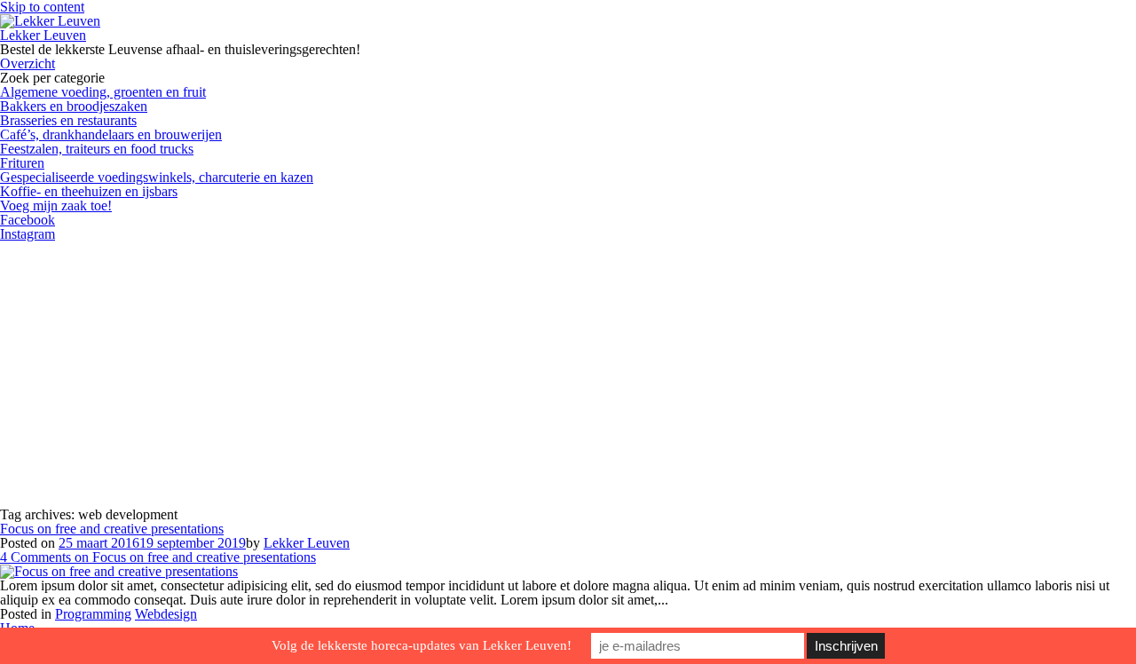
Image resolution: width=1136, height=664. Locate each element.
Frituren (22, 162)
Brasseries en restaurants (68, 120)
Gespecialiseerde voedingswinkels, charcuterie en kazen (156, 177)
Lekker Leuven (43, 35)
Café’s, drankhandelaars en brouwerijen (111, 134)
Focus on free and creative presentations (112, 528)
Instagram (27, 233)
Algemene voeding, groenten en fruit (103, 91)
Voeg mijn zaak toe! (56, 205)
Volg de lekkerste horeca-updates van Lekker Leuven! (422, 645)
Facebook (27, 219)
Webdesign (166, 613)
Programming (93, 613)
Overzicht (27, 63)
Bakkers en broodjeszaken (73, 106)
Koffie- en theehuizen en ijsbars (89, 191)
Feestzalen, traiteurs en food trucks (96, 148)
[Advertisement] (568, 374)
